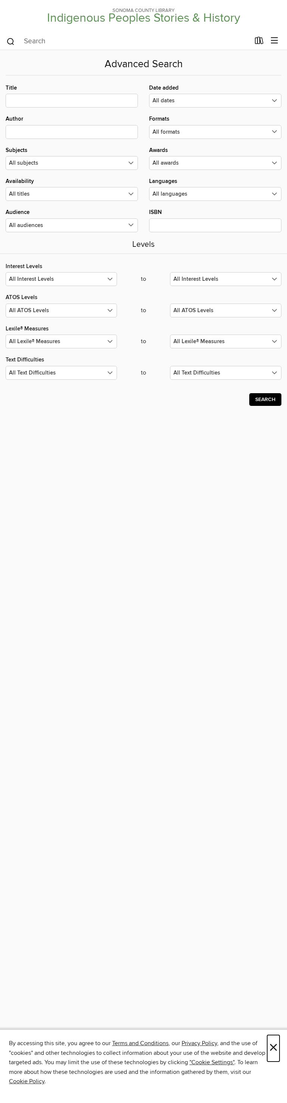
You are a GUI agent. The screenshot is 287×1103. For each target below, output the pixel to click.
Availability (20, 181)
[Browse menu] (274, 41)
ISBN (155, 212)
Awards (158, 150)
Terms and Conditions (140, 1043)
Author (14, 118)
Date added (164, 87)
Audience (18, 212)
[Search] (11, 41)
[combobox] (128, 41)
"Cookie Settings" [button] (211, 1062)
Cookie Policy (26, 1081)
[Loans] (259, 42)
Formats (159, 118)
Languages (163, 181)
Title (11, 87)
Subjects (16, 150)
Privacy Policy (199, 1043)
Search (265, 399)
